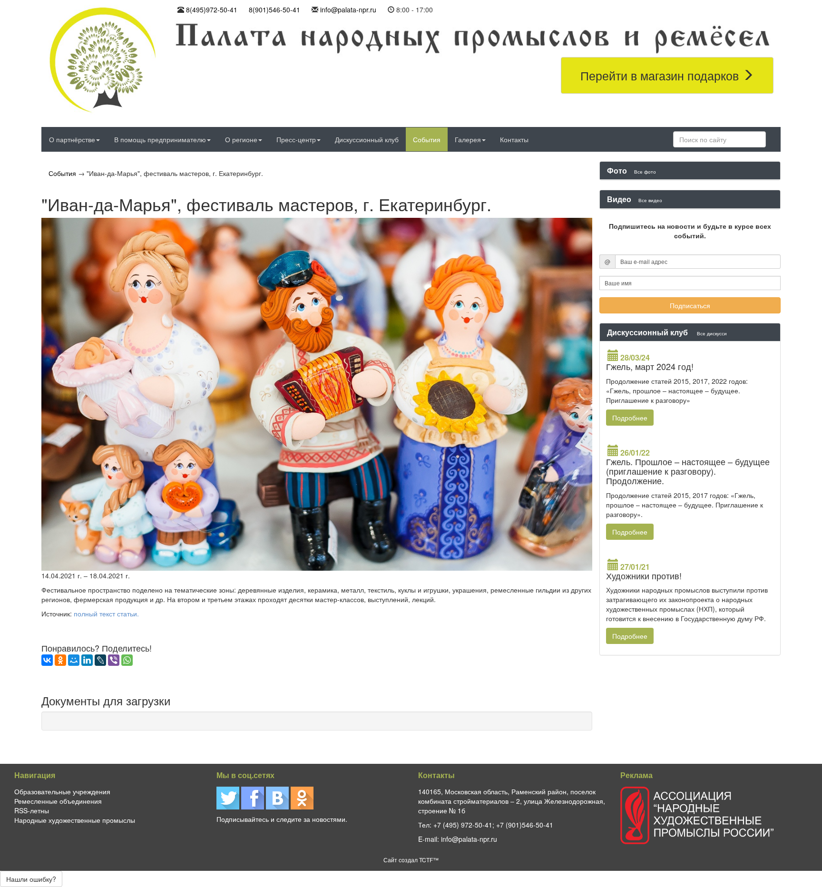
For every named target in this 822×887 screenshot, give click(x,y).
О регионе (241, 139)
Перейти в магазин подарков (661, 75)
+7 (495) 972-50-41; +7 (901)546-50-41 (493, 824)
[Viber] (113, 660)
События (426, 139)
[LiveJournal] (100, 660)
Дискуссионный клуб (367, 139)
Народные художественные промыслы (74, 820)
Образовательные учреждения (62, 791)
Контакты (514, 139)
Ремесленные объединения (58, 801)
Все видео (650, 200)
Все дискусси (712, 333)
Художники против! (644, 575)
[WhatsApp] (127, 660)
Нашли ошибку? (31, 879)
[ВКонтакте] (47, 660)
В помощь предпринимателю (160, 139)
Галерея (468, 139)
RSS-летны (31, 810)
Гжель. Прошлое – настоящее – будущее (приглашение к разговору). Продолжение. (688, 471)
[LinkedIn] (87, 660)
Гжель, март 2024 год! (650, 366)
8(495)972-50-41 (211, 9)
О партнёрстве (72, 139)
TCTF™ (429, 860)
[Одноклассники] (60, 660)
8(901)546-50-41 (274, 9)
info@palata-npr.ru (348, 9)
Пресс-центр (296, 139)
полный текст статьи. (107, 613)
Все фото (645, 171)
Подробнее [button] (629, 417)
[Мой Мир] (73, 660)
